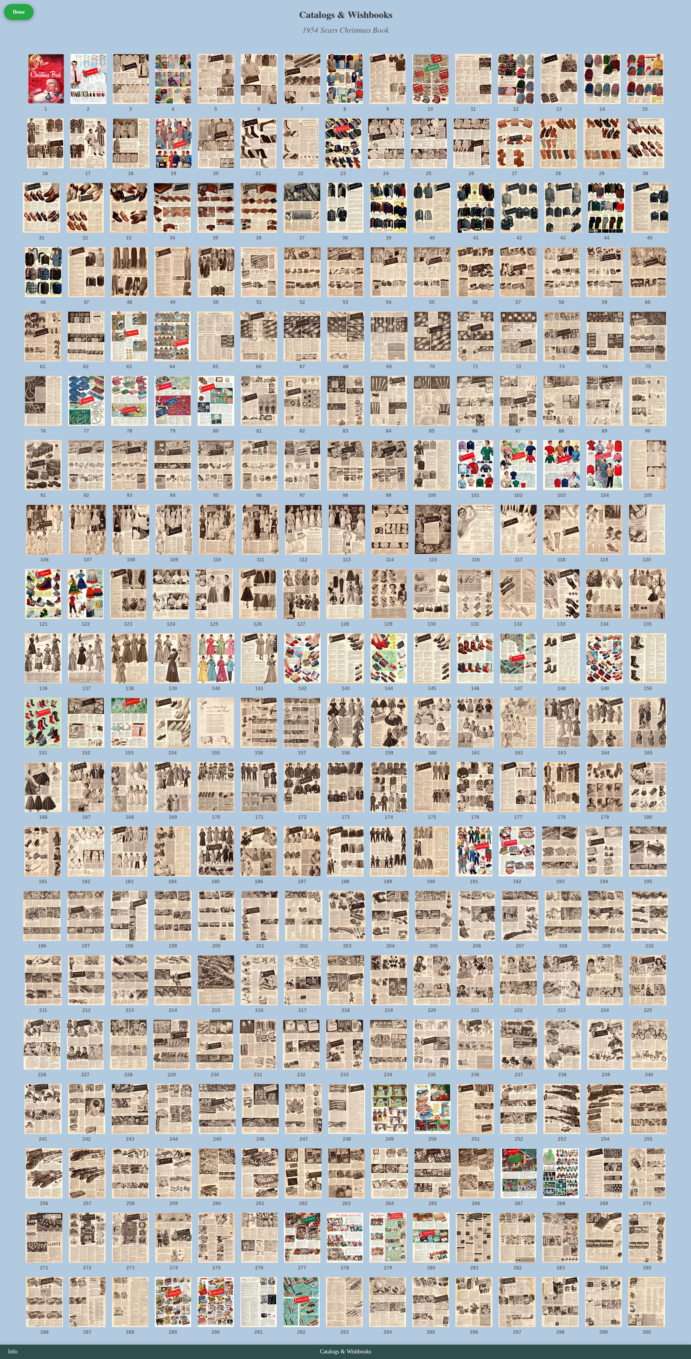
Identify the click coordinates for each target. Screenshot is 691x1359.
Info (13, 1352)
